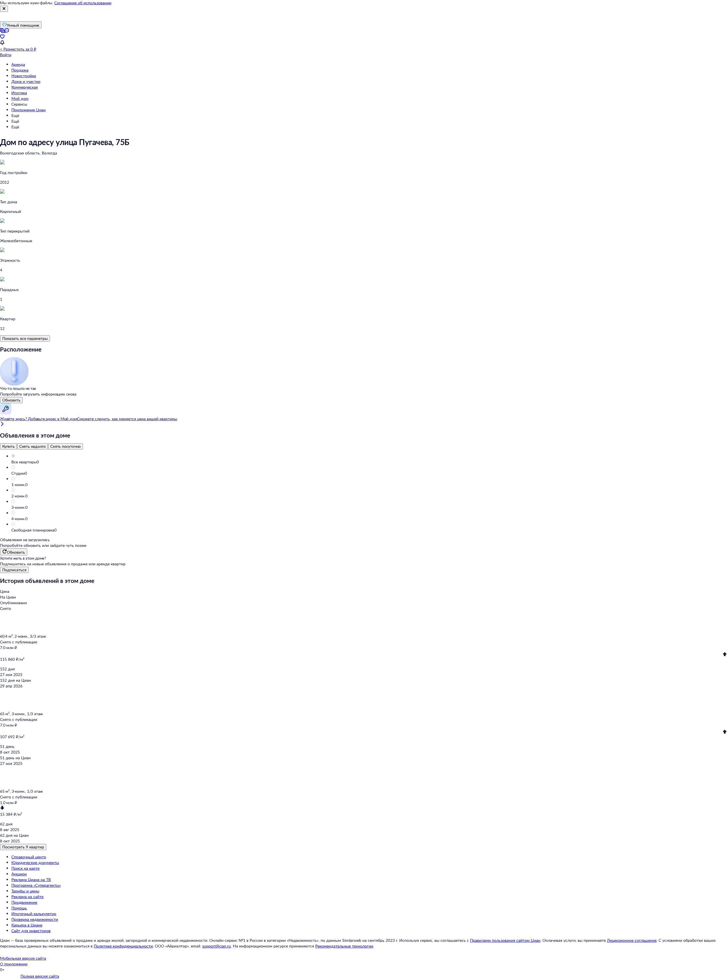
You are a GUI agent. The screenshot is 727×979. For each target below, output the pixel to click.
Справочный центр (28, 856)
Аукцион (19, 874)
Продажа (19, 70)
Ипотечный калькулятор (33, 913)
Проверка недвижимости (34, 919)
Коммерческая (24, 87)
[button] (369, 462)
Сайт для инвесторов (31, 930)
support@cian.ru (216, 946)
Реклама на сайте (27, 896)
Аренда (18, 64)
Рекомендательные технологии (344, 946)
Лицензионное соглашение (632, 940)
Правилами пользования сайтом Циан (505, 940)
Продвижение (24, 902)
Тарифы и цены (25, 891)
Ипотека (19, 92)
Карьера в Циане (26, 925)
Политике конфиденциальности (123, 946)
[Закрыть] (4, 9)
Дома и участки (25, 81)
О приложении (14, 964)
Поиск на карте (25, 868)
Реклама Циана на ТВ (31, 879)
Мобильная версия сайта (23, 958)
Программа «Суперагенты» (36, 885)
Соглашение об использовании (82, 2)
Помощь (19, 908)
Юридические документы (35, 862)
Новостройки (23, 75)
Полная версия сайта (39, 976)
